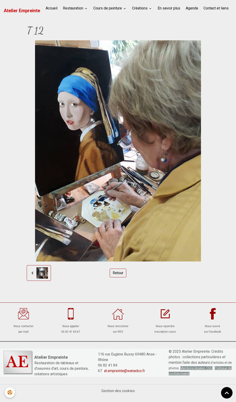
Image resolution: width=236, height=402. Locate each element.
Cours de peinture (108, 8)
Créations (140, 8)
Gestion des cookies (118, 391)
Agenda (192, 8)
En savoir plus (169, 8)
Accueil (51, 8)
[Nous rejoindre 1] (165, 314)
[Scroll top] (227, 393)
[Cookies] (10, 392)
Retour (118, 273)
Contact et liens (216, 8)
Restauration (73, 8)
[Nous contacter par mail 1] (23, 314)
